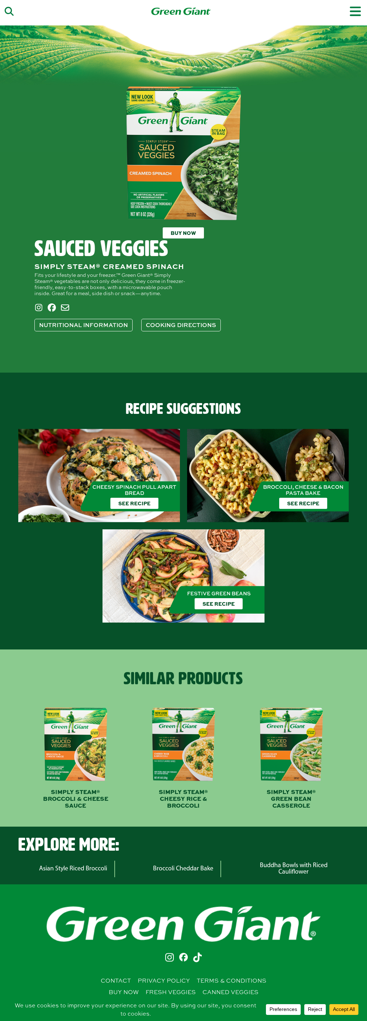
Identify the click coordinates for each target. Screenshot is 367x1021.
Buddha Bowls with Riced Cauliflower (294, 868)
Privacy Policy (164, 980)
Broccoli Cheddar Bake (183, 869)
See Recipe (134, 503)
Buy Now (183, 232)
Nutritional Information (83, 325)
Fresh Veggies (171, 992)
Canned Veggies (230, 992)
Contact (116, 980)
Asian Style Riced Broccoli (73, 869)
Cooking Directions (181, 325)
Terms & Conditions (231, 980)
